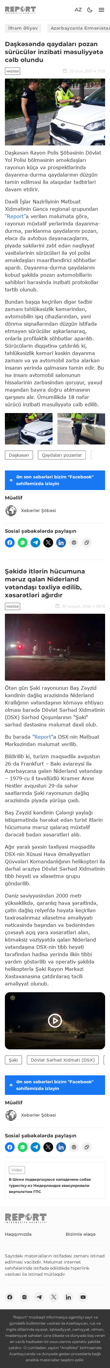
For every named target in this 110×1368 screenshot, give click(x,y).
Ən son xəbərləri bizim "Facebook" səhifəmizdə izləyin (55, 480)
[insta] (24, 1297)
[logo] (20, 10)
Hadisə (12, 71)
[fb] (10, 542)
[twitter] (48, 542)
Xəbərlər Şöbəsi (38, 510)
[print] (74, 542)
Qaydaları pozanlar (62, 455)
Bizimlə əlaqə (81, 1234)
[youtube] (83, 1297)
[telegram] (35, 542)
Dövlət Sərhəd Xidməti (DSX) (63, 1060)
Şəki (13, 1060)
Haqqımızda (18, 1234)
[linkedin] (61, 542)
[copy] (87, 542)
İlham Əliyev (23, 28)
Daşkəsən (19, 455)
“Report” (15, 216)
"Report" (42, 737)
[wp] (23, 542)
